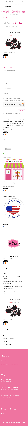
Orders (20, 4)
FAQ (4, 336)
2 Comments (12, 380)
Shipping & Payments (8, 338)
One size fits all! (14, 256)
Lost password (7, 6)
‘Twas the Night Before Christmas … (10, 389)
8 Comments (15, 387)
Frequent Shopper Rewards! (10, 333)
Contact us (7, 182)
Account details (8, 4)
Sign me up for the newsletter (12, 113)
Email (6, 147)
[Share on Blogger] (5, 57)
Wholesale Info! (7, 344)
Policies (5, 341)
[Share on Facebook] (3, 57)
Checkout (15, 4)
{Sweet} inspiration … (6, 397)
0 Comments (15, 28)
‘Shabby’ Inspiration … (7, 381)
